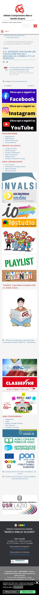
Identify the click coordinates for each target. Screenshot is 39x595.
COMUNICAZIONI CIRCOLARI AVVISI (14, 35)
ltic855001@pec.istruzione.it (20, 554)
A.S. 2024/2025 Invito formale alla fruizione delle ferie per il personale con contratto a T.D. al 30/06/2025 (19, 54)
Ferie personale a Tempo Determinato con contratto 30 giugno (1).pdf (22, 68)
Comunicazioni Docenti (12, 37)
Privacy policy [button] (8, 587)
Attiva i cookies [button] (27, 592)
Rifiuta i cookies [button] (10, 592)
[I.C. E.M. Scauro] (19, 9)
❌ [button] (37, 583)
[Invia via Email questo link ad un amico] (7, 62)
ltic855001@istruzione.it (19, 549)
